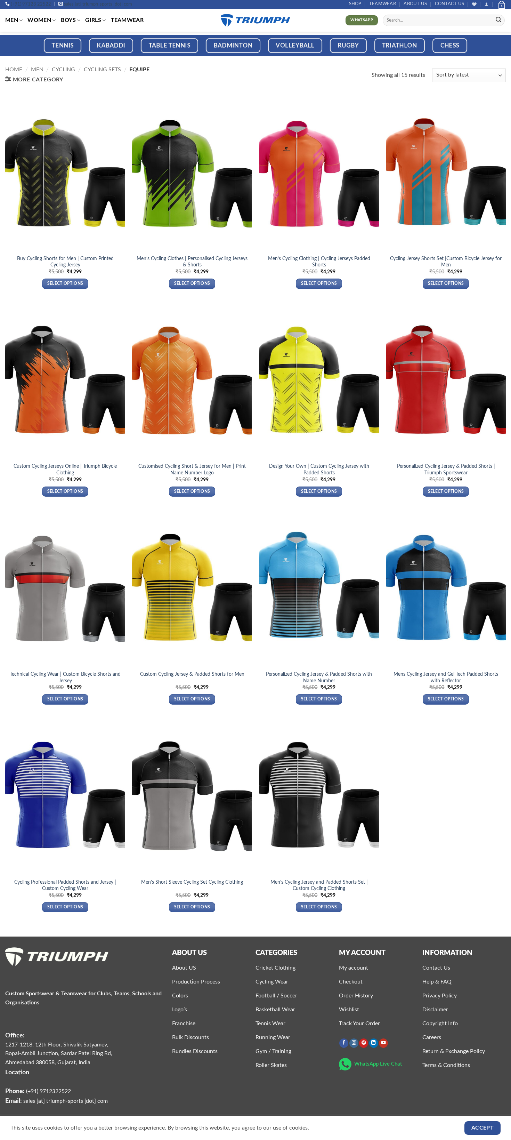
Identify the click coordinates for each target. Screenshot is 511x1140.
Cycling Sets (102, 69)
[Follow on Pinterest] (363, 1043)
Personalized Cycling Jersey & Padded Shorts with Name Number (319, 677)
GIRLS (93, 20)
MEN (11, 20)
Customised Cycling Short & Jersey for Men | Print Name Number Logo (192, 469)
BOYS (68, 20)
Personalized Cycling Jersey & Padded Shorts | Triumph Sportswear (446, 469)
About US (415, 4)
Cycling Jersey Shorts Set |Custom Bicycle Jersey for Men (446, 262)
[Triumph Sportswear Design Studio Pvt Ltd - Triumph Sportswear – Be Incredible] (255, 20)
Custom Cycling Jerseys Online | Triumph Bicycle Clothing (65, 469)
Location (17, 1072)
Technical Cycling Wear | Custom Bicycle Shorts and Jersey (65, 677)
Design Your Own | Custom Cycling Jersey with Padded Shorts (319, 469)
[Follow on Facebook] (343, 1043)
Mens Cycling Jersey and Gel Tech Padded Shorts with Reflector (446, 677)
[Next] (492, 50)
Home (13, 69)
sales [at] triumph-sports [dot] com (98, 4)
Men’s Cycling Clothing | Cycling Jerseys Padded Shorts (319, 262)
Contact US (449, 4)
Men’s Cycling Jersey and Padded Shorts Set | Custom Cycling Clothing (319, 885)
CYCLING (63, 69)
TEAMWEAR (382, 4)
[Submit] (498, 20)
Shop (355, 4)
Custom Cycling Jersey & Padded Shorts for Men (192, 674)
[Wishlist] (474, 4)
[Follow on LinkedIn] (373, 1043)
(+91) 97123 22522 (31, 4)
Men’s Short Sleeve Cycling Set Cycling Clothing (192, 882)
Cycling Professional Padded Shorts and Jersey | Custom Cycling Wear (65, 885)
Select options (65, 284)
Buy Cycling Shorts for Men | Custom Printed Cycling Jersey (65, 262)
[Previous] (19, 50)
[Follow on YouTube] (383, 1043)
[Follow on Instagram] (353, 1043)
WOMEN (39, 20)
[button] (486, 4)
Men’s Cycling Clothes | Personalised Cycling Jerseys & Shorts (192, 262)
